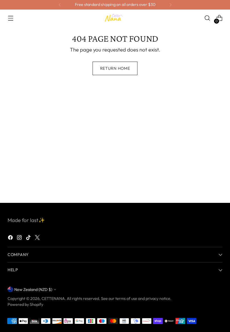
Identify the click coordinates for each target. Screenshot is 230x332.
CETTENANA (53, 298)
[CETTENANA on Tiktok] (29, 239)
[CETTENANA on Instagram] (20, 239)
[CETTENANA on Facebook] (11, 239)
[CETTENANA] (115, 18)
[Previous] (60, 5)
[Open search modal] (207, 18)
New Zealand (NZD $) (33, 289)
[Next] (170, 5)
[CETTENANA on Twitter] (37, 239)
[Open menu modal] (10, 18)
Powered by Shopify (25, 304)
